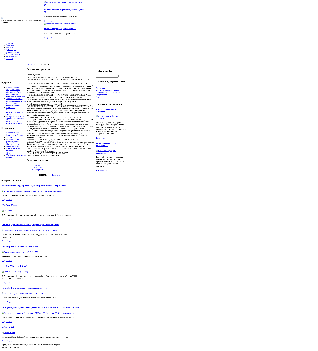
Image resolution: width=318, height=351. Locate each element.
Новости (9, 59)
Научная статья (12, 144)
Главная (9, 43)
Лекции (9, 137)
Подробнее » (49, 21)
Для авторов (11, 50)
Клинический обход (14, 135)
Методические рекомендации (12, 140)
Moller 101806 (8, 327)
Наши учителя (12, 146)
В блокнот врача (13, 133)
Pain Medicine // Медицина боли (13, 88)
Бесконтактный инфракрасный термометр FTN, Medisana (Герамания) (34, 185)
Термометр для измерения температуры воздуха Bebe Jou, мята (30, 225)
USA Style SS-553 (9, 205)
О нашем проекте (13, 54)
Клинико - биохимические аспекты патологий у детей (15, 111)
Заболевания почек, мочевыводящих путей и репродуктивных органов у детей (16, 102)
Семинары (10, 153)
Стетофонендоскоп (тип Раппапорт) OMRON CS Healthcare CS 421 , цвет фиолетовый (40, 308)
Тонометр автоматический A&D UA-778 (20, 246)
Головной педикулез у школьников (60, 29)
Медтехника (11, 47)
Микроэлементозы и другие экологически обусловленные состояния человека (15, 119)
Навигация (10, 45)
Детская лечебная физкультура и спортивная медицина (15, 94)
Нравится (56, 175)
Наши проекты (12, 52)
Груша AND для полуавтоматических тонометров (24, 288)
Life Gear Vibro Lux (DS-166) (14, 266)
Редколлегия (11, 56)
